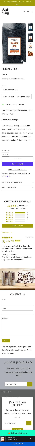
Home (3, 19)
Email (4, 309)
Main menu (6, 392)
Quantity (6, 151)
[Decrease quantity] (29, 439)
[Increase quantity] (32, 439)
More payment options (17, 170)
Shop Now (17, 430)
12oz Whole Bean (10, 90)
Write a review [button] (17, 225)
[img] (7, 238)
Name (4, 299)
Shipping (5, 79)
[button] (9, 212)
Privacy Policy (17, 350)
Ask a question (9, 187)
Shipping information (12, 182)
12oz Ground (8, 97)
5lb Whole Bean (23, 97)
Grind (4, 86)
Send (6, 340)
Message (6, 318)
